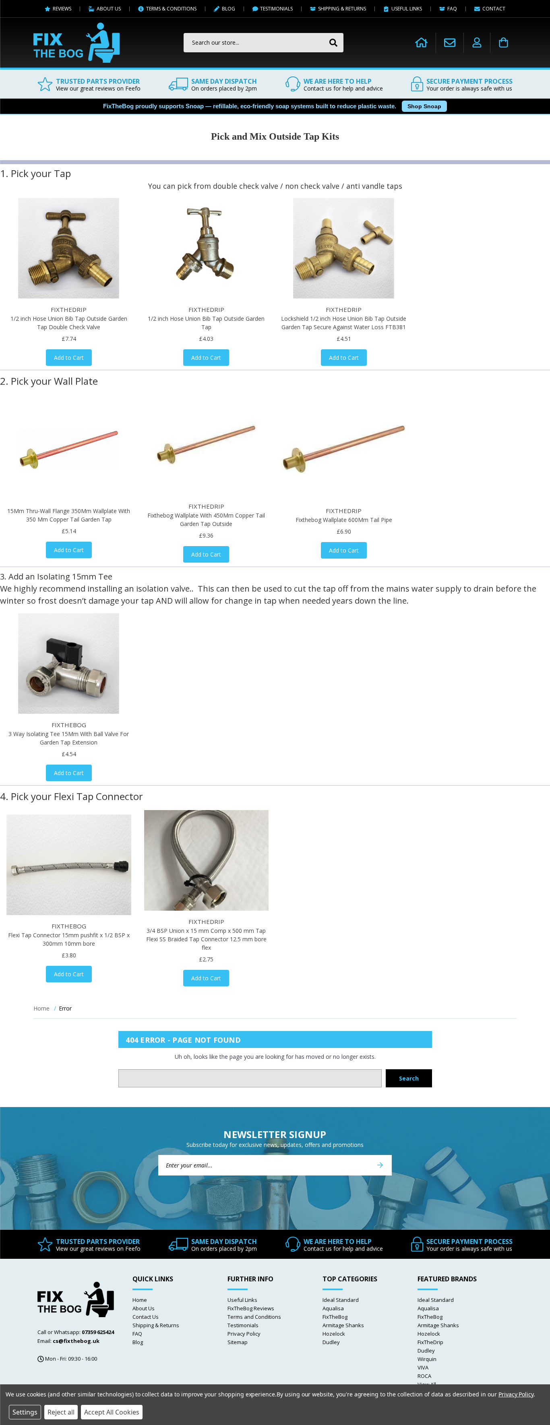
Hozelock (334, 1333)
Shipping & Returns (155, 1325)
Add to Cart (69, 357)
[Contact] (449, 42)
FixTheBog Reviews (250, 1308)
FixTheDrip (430, 1342)
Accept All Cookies (111, 1412)
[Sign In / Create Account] (477, 43)
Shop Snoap (424, 106)
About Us (143, 1308)
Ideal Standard (341, 1299)
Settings (24, 1412)
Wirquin (427, 1359)
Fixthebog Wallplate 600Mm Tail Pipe (344, 520)
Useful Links (242, 1299)
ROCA (424, 1376)
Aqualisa (333, 1308)
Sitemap (237, 1342)
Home (139, 1299)
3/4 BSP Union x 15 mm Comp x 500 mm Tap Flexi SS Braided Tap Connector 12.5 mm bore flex (206, 939)
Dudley (331, 1342)
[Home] (421, 42)
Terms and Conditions (254, 1316)
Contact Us (145, 1316)
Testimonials (242, 1325)
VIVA (423, 1367)
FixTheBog (335, 1316)
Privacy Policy (244, 1333)
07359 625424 (98, 1332)
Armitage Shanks (343, 1325)
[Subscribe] (380, 1165)
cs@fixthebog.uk (76, 1341)
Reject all (61, 1412)
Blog (137, 1342)
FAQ (137, 1333)
